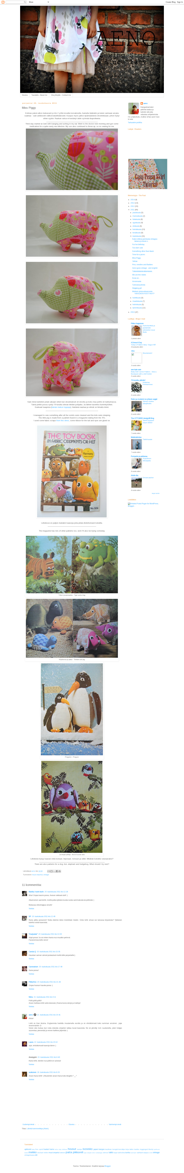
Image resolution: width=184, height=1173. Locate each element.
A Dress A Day (136, 343)
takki (111, 1152)
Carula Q (32, 952)
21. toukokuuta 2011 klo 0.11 (45, 997)
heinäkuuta (137, 229)
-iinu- (133, 351)
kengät (115, 1149)
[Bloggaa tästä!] (51, 871)
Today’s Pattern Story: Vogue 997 (143, 345)
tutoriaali (133, 1152)
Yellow (134, 261)
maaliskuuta (138, 301)
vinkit (151, 1152)
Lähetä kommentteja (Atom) (38, 1129)
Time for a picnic (138, 255)
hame (52, 1149)
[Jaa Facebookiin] (56, 871)
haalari (46, 1149)
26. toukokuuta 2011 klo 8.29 (48, 1072)
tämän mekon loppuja (61, 407)
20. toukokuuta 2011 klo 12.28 (56, 892)
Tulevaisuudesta (138, 285)
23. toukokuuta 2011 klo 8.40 (49, 1057)
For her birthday (138, 244)
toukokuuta (137, 236)
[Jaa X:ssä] (54, 871)
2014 (133, 200)
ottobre (62, 1152)
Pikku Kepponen (137, 323)
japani (95, 1149)
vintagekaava (29, 1155)
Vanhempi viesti (115, 1124)
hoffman (64, 1149)
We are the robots (139, 275)
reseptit (89, 1152)
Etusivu (25, 95)
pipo (85, 1152)
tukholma (121, 1152)
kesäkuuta (137, 233)
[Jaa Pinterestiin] (59, 871)
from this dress (62, 420)
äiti (36, 1155)
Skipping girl (137, 288)
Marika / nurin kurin (36, 892)
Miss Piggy (136, 258)
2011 (133, 210)
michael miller (42, 1152)
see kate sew (136, 370)
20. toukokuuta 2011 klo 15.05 (48, 952)
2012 (133, 206)
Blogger (108, 1166)
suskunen (32, 1072)
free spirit (39, 1149)
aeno (31, 1015)
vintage (46, 875)
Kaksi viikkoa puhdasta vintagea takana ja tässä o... (144, 240)
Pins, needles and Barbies (142, 265)
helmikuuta (137, 305)
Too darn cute (137, 248)
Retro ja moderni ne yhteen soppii (144, 399)
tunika (127, 1153)
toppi (115, 1152)
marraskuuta (138, 216)
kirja (127, 1149)
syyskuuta (137, 223)
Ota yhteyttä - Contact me (61, 95)
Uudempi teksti (28, 1124)
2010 (133, 312)
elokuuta (136, 226)
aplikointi (27, 1149)
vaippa (145, 1152)
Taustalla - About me (39, 95)
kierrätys (121, 1149)
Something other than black (143, 251)
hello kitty (58, 1149)
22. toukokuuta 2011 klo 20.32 (46, 1042)
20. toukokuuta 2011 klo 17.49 (50, 967)
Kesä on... (136, 278)
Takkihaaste (147, 439)
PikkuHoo (32, 982)
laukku (136, 1149)
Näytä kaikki (156, 493)
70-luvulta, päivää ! (138, 380)
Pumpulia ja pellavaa (139, 456)
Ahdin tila (134, 475)
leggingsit (144, 1149)
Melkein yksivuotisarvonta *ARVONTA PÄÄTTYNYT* (143, 292)
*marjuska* (33, 934)
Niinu (31, 997)
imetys (79, 1149)
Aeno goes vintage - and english (145, 268)
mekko (33, 1152)
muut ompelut (37, 875)
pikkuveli (78, 1152)
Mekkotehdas (136, 437)
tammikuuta (137, 308)
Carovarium (33, 967)
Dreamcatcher (148, 477)
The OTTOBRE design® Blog (142, 418)
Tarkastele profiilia (135, 123)
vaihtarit (140, 1152)
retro (93, 1152)
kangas (102, 1149)
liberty (150, 1149)
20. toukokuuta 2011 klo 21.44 (49, 982)
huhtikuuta (137, 298)
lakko (131, 1149)
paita (69, 1152)
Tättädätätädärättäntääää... (142, 271)
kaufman (108, 1149)
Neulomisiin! (147, 353)
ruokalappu (98, 1152)
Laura (31, 1042)
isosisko (88, 1148)
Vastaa (31, 909)
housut (72, 1148)
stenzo (105, 1152)
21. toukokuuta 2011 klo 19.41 (49, 1015)
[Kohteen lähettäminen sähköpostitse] (48, 871)
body (33, 1149)
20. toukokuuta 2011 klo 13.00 (50, 934)
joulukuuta (137, 213)
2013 (133, 203)
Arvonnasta (136, 281)
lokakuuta (137, 219)
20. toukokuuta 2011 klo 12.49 (43, 916)
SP (30, 916)
